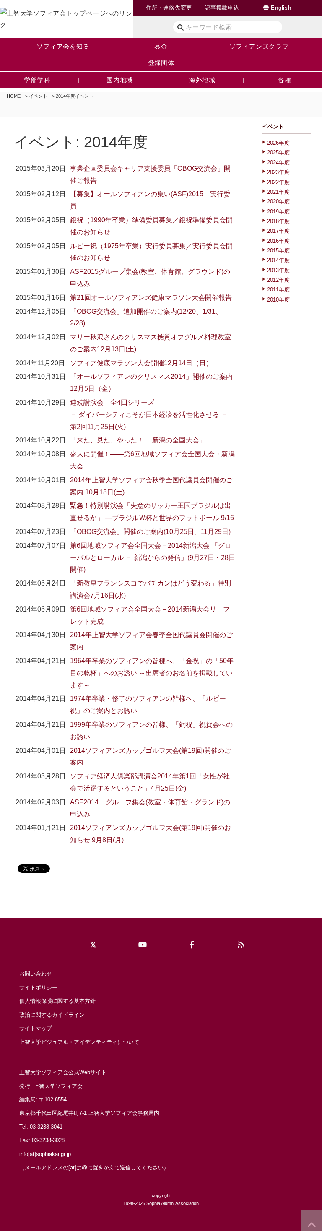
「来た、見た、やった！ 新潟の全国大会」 (138, 440)
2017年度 (278, 231)
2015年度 (278, 250)
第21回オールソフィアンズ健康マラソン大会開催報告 (151, 297)
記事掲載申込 (222, 8)
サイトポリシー (38, 987)
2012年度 (278, 280)
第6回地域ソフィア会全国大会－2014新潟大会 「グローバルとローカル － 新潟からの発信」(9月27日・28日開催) (152, 557)
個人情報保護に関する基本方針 (57, 1001)
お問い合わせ (35, 974)
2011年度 (278, 289)
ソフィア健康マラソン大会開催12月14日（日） (141, 363)
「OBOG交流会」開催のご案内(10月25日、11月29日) (150, 531)
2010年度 (278, 300)
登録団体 (161, 62)
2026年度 (278, 143)
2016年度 (278, 241)
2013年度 (278, 270)
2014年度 (278, 260)
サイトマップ (35, 1028)
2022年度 (278, 182)
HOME (14, 96)
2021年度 (278, 192)
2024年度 (278, 162)
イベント (38, 96)
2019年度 (278, 211)
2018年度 (278, 221)
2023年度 (278, 172)
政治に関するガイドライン (52, 1015)
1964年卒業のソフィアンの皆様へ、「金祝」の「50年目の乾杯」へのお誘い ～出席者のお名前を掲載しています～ (152, 673)
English (281, 8)
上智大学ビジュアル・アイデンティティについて (79, 1042)
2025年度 (278, 152)
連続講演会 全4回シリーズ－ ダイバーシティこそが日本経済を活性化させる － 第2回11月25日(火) (149, 414)
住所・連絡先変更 (169, 8)
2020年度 (278, 201)
